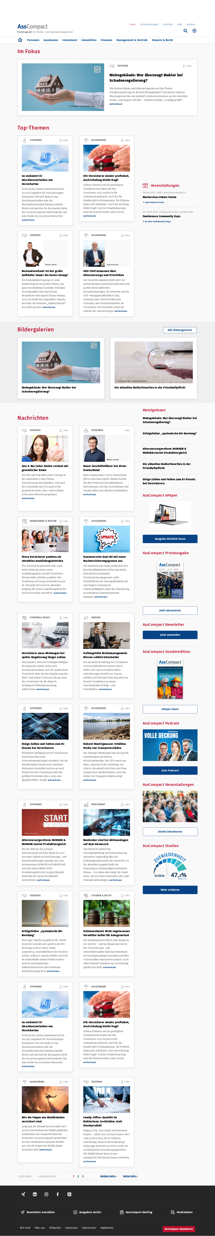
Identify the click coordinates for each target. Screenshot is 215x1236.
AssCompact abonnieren (179, 1229)
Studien (191, 24)
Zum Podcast (170, 770)
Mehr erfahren (170, 889)
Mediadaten (184, 1212)
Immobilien (88, 40)
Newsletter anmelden (41, 1212)
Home (20, 40)
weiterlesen (116, 104)
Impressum (71, 1227)
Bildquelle (55, 1227)
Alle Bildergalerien (180, 330)
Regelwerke (107, 1227)
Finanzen (106, 40)
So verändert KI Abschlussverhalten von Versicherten (37, 180)
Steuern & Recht (162, 40)
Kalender (168, 24)
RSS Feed (25, 1227)
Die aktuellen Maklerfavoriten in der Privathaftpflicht (150, 387)
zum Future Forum (154, 202)
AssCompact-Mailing (139, 1212)
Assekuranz (51, 40)
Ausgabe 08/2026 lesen (170, 538)
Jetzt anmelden (170, 634)
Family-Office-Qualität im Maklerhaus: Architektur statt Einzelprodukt (102, 1121)
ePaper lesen (170, 709)
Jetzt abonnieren (170, 610)
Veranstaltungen (149, 24)
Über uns (40, 1227)
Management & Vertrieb (132, 40)
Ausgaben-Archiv (90, 1212)
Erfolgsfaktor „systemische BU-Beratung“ (170, 433)
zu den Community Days (158, 221)
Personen (33, 40)
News (133, 24)
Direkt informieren (170, 831)
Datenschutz (89, 1227)
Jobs (179, 24)
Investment (69, 40)
